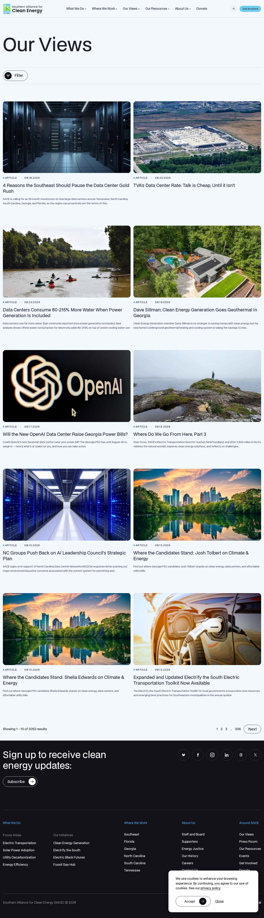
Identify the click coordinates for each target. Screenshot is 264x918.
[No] (219, 901)
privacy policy (210, 888)
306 (238, 729)
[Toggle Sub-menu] (85, 9)
